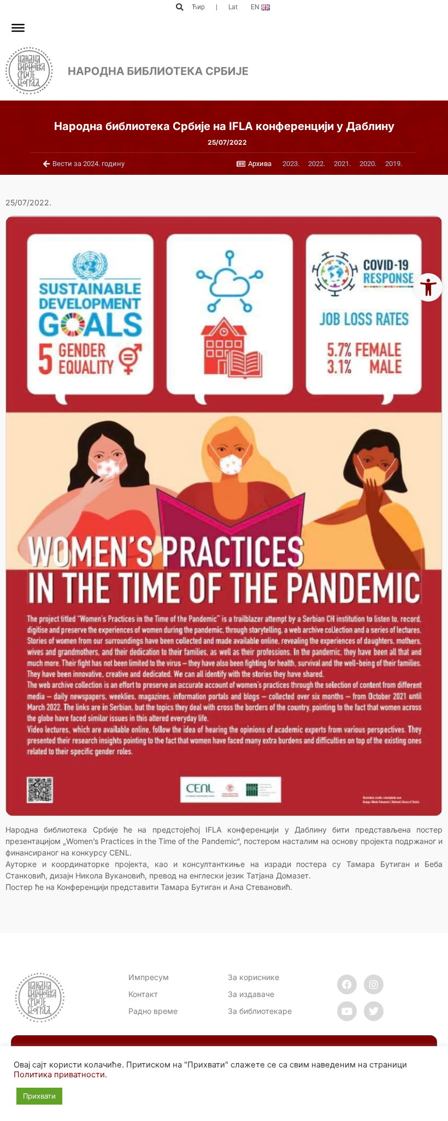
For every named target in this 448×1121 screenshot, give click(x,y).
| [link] (216, 7)
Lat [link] (233, 7)
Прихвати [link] (39, 1096)
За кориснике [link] (253, 977)
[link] (428, 287)
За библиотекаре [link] (260, 1011)
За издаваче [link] (251, 994)
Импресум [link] (148, 977)
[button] (179, 7)
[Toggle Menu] (18, 28)
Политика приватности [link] (59, 1074)
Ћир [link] (198, 7)
